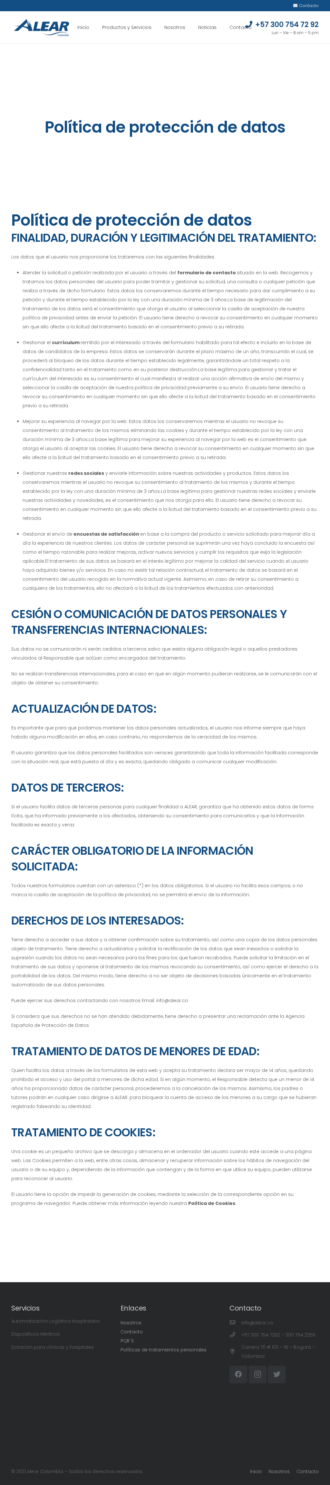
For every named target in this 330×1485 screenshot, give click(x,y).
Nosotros (131, 1323)
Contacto (132, 1332)
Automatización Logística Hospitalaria (55, 1321)
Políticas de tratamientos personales (164, 1350)
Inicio (256, 1471)
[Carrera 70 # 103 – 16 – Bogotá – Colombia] (235, 1351)
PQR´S (127, 1341)
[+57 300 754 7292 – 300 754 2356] (235, 1334)
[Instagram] (258, 1374)
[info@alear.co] (235, 1322)
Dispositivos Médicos (35, 1334)
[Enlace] (41, 27)
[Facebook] (238, 1374)
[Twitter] (277, 1374)
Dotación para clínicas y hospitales (52, 1347)
